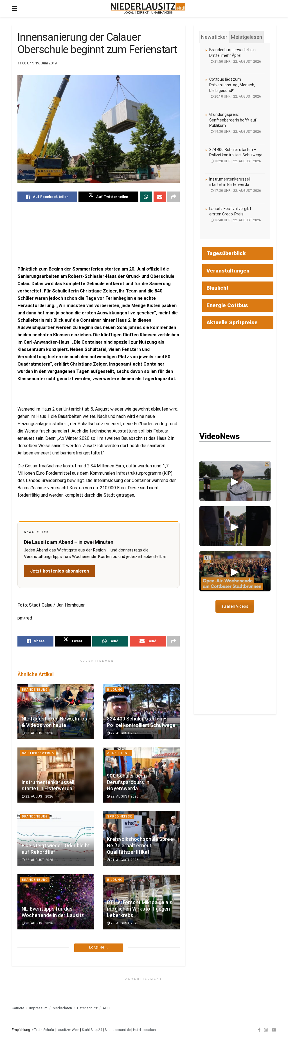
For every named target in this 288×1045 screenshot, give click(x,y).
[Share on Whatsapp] (146, 197)
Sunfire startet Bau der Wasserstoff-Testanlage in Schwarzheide (53, 972)
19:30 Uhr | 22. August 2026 (237, 132)
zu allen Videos (234, 606)
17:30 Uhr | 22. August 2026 (237, 191)
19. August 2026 (124, 987)
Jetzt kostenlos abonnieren (59, 571)
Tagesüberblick (226, 253)
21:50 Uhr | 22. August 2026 (237, 62)
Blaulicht (217, 288)
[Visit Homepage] (148, 8)
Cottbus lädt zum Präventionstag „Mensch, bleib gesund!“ (232, 85)
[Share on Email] (160, 197)
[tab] (214, 37)
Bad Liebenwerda (38, 753)
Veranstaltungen (227, 270)
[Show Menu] (14, 8)
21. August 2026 (124, 860)
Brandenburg (35, 690)
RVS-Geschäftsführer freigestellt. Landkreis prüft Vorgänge (54, 1035)
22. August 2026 (124, 733)
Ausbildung (118, 753)
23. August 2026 (38, 733)
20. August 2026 (38, 923)
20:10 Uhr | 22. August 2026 (237, 96)
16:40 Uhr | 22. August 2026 (237, 220)
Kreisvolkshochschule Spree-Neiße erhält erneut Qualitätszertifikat (141, 845)
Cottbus (115, 943)
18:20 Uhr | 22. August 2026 (237, 161)
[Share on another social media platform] (173, 197)
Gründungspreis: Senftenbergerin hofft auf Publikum (232, 120)
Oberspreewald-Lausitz (45, 943)
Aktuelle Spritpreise (232, 322)
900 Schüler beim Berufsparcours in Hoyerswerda (128, 782)
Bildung (115, 690)
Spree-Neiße (119, 816)
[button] (235, 481)
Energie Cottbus (227, 305)
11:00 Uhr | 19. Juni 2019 (37, 63)
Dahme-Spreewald (39, 1006)
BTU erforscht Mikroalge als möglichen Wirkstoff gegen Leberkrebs (139, 909)
